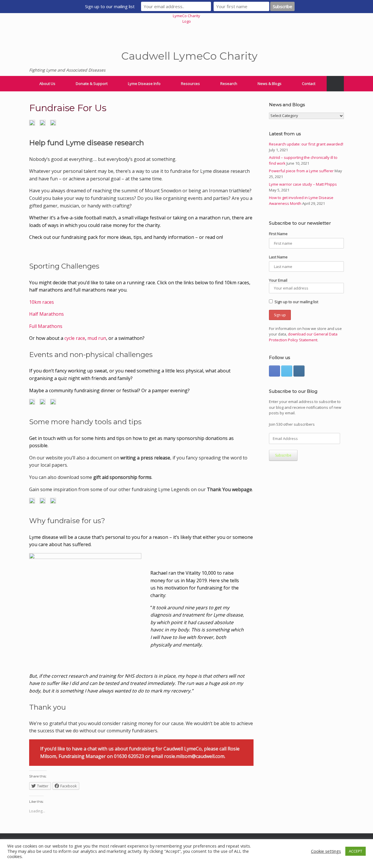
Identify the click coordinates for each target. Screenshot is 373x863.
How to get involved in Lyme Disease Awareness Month (301, 200)
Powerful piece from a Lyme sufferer (301, 170)
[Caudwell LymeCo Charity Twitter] (286, 371)
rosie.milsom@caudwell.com (194, 756)
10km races (41, 302)
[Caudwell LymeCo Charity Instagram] (299, 371)
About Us (47, 83)
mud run (96, 338)
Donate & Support (92, 83)
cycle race (74, 338)
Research (228, 83)
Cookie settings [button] (326, 851)
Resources (190, 83)
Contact (308, 83)
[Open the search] (335, 83)
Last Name (278, 257)
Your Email (278, 280)
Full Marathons (45, 326)
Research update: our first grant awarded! (306, 144)
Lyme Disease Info (144, 83)
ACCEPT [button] (355, 851)
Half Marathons (46, 314)
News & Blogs (269, 83)
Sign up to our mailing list (296, 301)
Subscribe (283, 455)
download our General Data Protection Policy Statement (303, 336)
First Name (278, 233)
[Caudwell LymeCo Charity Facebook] (274, 371)
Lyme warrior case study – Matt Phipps (303, 184)
